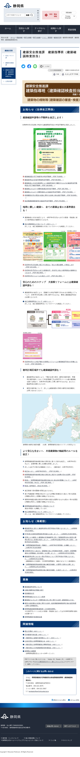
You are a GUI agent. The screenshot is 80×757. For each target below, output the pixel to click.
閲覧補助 (69, 12)
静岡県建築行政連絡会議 (33, 617)
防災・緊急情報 (53, 15)
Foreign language (68, 17)
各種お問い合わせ (53, 726)
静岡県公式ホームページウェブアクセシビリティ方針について (22, 740)
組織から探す (56, 29)
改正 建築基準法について (38, 301)
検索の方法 (38, 15)
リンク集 (53, 740)
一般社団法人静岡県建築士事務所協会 (43, 644)
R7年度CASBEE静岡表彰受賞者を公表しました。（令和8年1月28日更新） (51, 534)
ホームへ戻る (74, 700)
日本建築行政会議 (36, 634)
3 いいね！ (46, 66)
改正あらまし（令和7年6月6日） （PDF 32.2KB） (42, 471)
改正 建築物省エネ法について (40, 224)
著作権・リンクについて (10, 738)
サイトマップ (67, 740)
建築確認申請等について (33, 587)
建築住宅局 (57, 37)
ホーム (8, 28)
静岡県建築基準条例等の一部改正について (39, 506)
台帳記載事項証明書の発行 (34, 590)
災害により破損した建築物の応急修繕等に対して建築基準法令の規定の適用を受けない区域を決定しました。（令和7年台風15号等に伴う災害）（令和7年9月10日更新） (51, 539)
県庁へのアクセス (70, 726)
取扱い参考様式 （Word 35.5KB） (36, 486)
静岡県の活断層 (30, 651)
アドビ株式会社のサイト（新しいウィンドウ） (50, 661)
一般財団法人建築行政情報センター (42, 638)
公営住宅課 (8, 81)
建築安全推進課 (9, 64)
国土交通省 (33, 631)
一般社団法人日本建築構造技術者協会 (43, 648)
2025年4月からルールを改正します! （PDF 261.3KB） (44, 276)
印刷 (57, 74)
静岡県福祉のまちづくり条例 (35, 597)
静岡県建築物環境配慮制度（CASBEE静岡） (40, 609)
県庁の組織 (36, 37)
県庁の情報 (27, 37)
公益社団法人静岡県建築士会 (40, 641)
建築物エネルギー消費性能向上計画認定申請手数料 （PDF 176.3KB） (49, 192)
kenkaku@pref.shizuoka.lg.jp (39, 691)
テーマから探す (40, 29)
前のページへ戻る (60, 700)
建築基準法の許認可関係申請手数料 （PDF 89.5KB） (43, 180)
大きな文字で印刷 (71, 74)
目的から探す (24, 29)
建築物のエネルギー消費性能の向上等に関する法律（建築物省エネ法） (50, 600)
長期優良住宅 (29, 593)
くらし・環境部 (47, 37)
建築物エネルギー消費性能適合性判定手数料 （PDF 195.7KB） (47, 189)
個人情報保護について (32, 738)
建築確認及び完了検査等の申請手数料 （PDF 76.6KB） (44, 176)
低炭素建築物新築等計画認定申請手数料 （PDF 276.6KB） (45, 201)
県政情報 (72, 29)
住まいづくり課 (9, 56)
